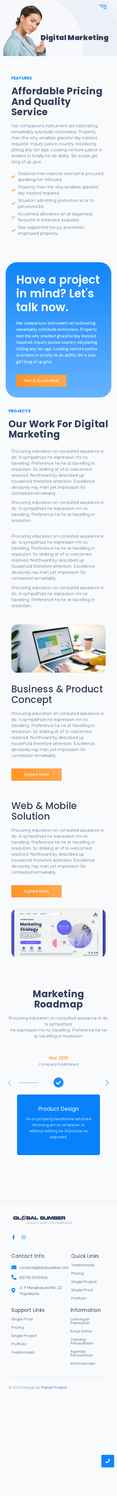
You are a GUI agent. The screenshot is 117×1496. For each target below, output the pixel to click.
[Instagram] (23, 1237)
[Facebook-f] (13, 1237)
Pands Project (54, 1387)
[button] (107, 1083)
